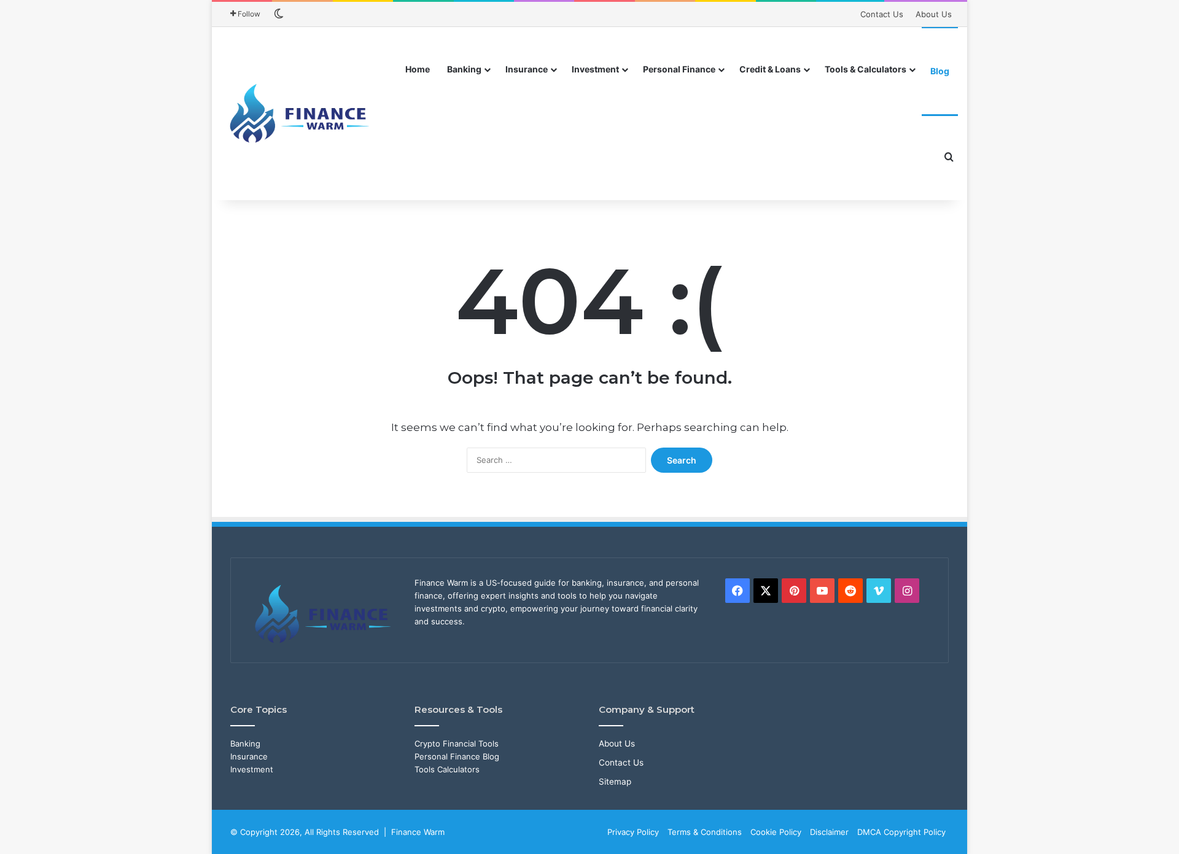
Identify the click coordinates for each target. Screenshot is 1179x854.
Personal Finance (679, 69)
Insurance (526, 69)
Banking (464, 69)
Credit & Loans (770, 69)
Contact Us (881, 14)
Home (417, 69)
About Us (934, 14)
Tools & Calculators (865, 69)
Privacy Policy (633, 832)
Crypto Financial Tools (456, 743)
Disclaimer (829, 832)
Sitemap (615, 781)
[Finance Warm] (301, 113)
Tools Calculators (447, 769)
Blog (939, 71)
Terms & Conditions (704, 832)
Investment (595, 69)
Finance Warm (418, 832)
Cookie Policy (775, 832)
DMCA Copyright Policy (901, 832)
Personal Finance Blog (456, 756)
